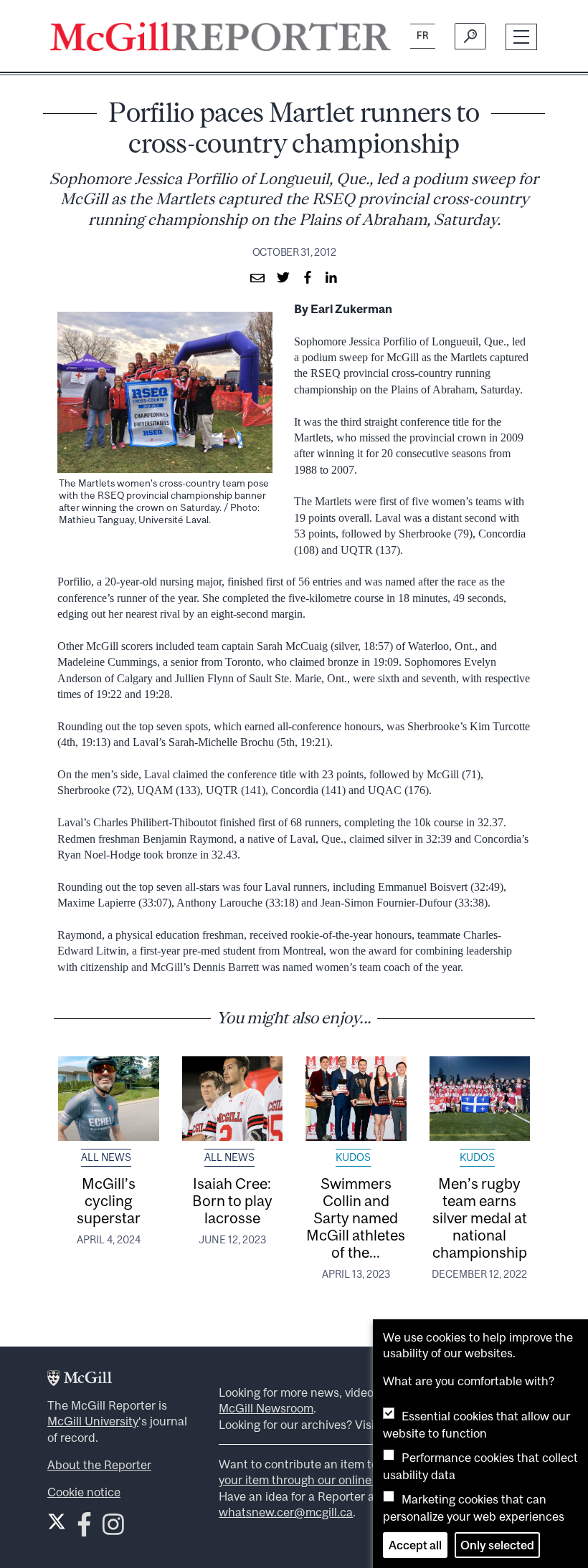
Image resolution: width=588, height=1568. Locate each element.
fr (423, 35)
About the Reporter (99, 1465)
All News (106, 1157)
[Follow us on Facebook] (84, 1528)
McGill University (92, 1421)
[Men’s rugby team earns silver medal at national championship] (480, 1098)
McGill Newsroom (266, 1408)
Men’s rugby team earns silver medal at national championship (479, 1218)
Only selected (497, 1545)
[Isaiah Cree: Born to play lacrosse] (232, 1098)
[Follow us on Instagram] (113, 1528)
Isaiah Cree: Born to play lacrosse (232, 1200)
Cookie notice (83, 1492)
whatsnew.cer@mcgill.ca (286, 1512)
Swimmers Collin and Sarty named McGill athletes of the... (355, 1218)
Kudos (353, 1157)
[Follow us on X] (56, 1521)
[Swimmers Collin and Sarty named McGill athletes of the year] (356, 1098)
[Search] (470, 36)
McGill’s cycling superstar (109, 1200)
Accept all (415, 1545)
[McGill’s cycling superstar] (108, 1098)
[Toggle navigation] (522, 37)
